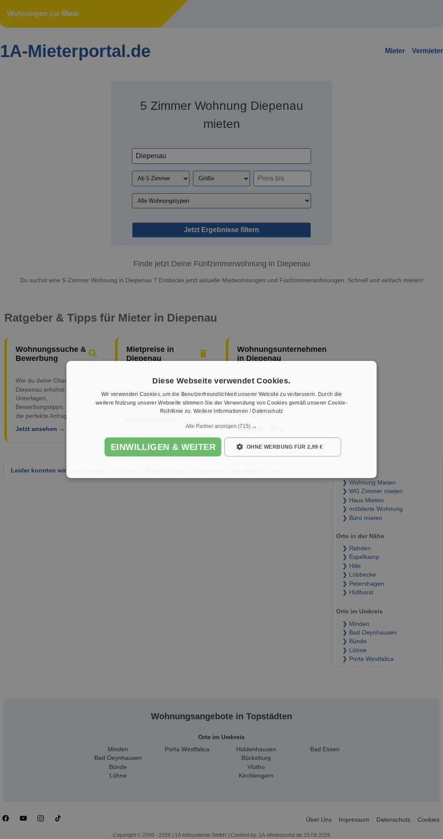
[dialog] (222, 420)
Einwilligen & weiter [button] (163, 447)
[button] (221, 426)
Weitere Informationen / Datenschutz (238, 411)
